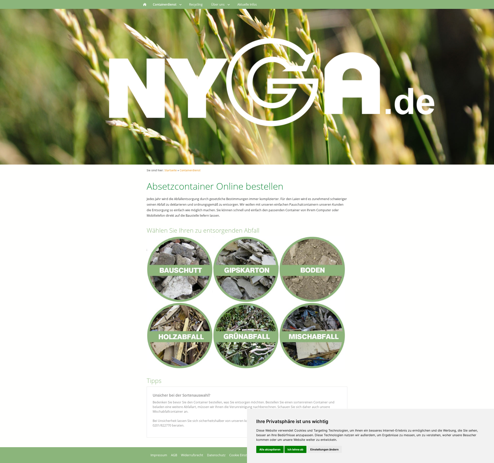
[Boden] (312, 269)
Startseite (170, 170)
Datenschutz (216, 455)
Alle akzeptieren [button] (270, 449)
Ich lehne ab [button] (295, 449)
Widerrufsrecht (192, 455)
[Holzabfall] (180, 335)
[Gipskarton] (246, 269)
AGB (174, 455)
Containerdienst (190, 170)
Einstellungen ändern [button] (324, 449)
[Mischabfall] (312, 335)
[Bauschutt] (180, 269)
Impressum (159, 455)
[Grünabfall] (246, 335)
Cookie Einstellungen (244, 455)
